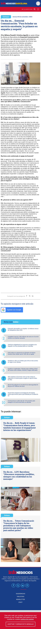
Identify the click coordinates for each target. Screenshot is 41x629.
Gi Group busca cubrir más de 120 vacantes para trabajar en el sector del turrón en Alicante (21, 401)
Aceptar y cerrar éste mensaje (20, 624)
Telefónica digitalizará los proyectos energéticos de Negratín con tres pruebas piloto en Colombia (22, 345)
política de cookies (27, 619)
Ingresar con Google (14, 310)
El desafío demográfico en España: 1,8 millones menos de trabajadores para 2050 (23, 329)
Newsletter (20, 599)
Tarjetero (20, 596)
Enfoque (6, 17)
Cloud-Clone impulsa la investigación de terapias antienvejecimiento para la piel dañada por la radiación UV (23, 394)
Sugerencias (20, 593)
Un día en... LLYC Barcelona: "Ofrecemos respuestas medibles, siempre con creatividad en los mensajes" (19, 475)
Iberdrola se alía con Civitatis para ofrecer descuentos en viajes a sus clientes (23, 361)
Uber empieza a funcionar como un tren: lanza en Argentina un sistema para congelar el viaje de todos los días (22, 378)
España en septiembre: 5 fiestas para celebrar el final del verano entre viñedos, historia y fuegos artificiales (23, 369)
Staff (20, 602)
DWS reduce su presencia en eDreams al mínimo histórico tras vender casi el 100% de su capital (21, 353)
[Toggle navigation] (38, 9)
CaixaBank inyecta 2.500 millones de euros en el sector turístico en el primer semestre (23, 337)
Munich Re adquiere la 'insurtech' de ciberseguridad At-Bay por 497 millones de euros (23, 385)
